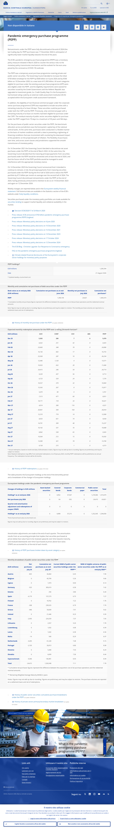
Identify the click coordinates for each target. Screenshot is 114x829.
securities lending (14, 202)
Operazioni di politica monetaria (42, 16)
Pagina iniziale (8, 16)
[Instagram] (94, 794)
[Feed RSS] (108, 794)
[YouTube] (99, 794)
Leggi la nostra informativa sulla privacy (42, 818)
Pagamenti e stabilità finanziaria (35, 12)
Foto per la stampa (28, 777)
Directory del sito (9, 787)
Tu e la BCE (93, 7)
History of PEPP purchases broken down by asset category (37, 550)
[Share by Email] (103, 27)
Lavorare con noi (28, 771)
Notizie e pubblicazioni (79, 12)
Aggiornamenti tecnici (53, 772)
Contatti (24, 779)
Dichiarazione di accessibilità (80, 778)
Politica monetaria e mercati (14, 12)
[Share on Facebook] (92, 27)
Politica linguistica (76, 781)
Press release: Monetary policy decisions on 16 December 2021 (36, 230)
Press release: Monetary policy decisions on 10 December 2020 (36, 226)
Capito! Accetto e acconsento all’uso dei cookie (30, 824)
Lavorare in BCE (104, 7)
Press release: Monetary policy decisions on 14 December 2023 (36, 234)
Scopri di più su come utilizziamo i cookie (73, 818)
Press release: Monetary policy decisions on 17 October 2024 (35, 238)
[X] (85, 794)
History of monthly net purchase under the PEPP (33, 323)
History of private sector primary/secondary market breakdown (39, 702)
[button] (104, 3)
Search (101, 3)
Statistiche (51, 12)
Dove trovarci (26, 782)
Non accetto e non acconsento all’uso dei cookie (84, 824)
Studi (67, 12)
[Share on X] (86, 27)
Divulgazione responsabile (55, 775)
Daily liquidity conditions (28, 194)
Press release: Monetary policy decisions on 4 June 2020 (33, 222)
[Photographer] (113, 755)
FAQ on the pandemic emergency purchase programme (33, 251)
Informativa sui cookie (77, 775)
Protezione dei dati (76, 768)
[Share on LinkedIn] (97, 27)
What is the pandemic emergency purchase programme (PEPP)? (73, 746)
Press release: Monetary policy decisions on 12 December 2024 (36, 242)
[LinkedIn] (90, 794)
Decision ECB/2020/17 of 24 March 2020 (30, 211)
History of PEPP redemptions (26, 469)
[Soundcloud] (104, 794)
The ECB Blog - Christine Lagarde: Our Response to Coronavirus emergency (41, 247)
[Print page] (77, 27)
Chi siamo (84, 7)
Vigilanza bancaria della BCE (98, 12)
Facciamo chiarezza (28, 774)
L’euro (60, 12)
